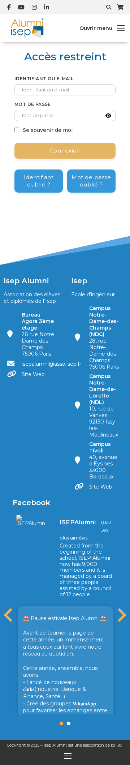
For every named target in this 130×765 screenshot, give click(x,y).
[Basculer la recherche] (108, 7)
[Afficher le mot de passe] (108, 115)
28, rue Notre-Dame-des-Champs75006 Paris (104, 337)
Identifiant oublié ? (39, 181)
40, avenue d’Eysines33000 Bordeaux (103, 460)
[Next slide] (121, 615)
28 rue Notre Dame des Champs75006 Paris (38, 334)
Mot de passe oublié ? (91, 181)
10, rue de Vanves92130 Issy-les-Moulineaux (103, 405)
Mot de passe (32, 104)
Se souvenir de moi (48, 130)
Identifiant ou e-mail (43, 78)
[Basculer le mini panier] (120, 7)
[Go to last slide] (9, 615)
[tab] (61, 723)
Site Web (33, 374)
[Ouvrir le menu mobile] (121, 28)
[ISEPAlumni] (30, 520)
